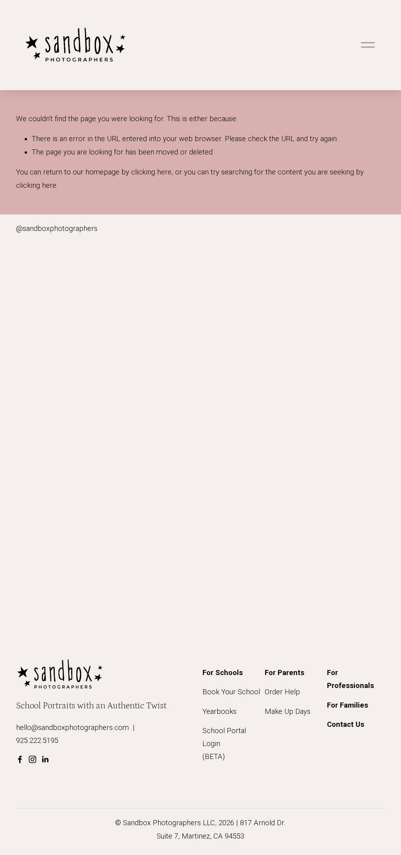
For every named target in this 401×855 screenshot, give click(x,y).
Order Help (282, 692)
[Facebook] (20, 759)
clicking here (151, 172)
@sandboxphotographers (57, 228)
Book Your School (231, 692)
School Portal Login (224, 737)
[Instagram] (32, 759)
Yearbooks (219, 711)
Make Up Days (288, 711)
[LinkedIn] (45, 759)
